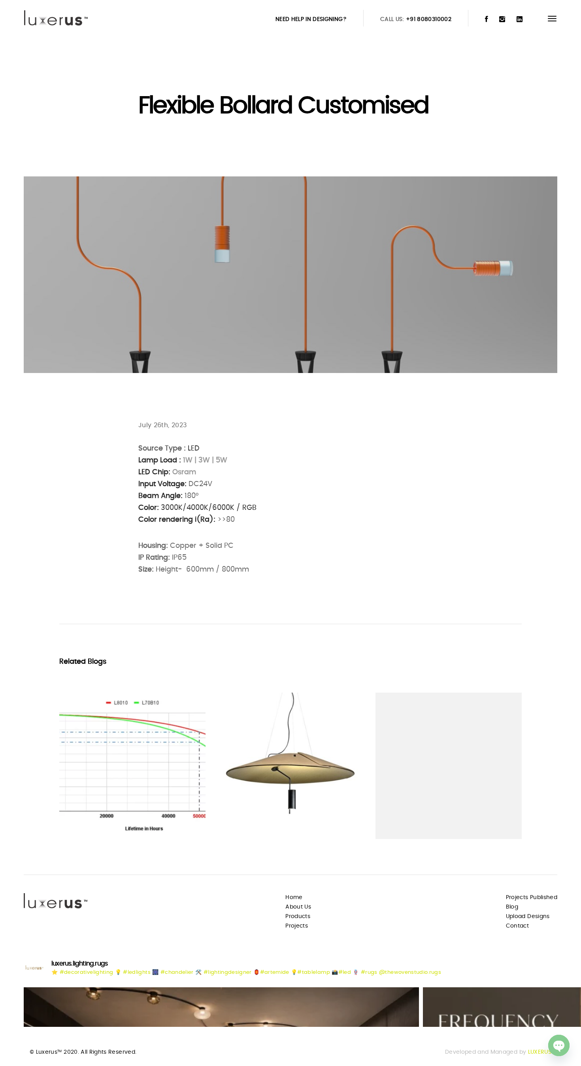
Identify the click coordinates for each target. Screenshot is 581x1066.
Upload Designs (528, 916)
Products (297, 916)
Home (293, 897)
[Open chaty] (559, 1045)
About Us (298, 907)
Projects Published (531, 897)
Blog (512, 907)
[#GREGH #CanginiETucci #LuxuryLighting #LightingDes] (221, 1007)
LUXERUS (539, 1052)
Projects (296, 926)
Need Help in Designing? (311, 19)
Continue (87, 818)
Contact (517, 926)
